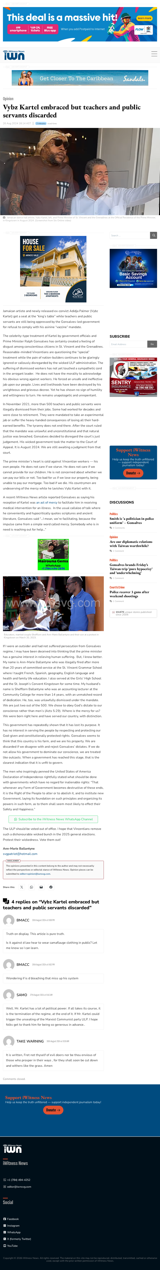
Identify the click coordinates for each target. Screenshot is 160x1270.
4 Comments (119, 527)
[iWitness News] (12, 1148)
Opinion (8, 99)
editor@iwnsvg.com (19, 1187)
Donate (131, 473)
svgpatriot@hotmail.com (20, 854)
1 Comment (118, 551)
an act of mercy (46, 502)
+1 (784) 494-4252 (18, 1180)
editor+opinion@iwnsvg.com (35, 873)
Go (152, 344)
